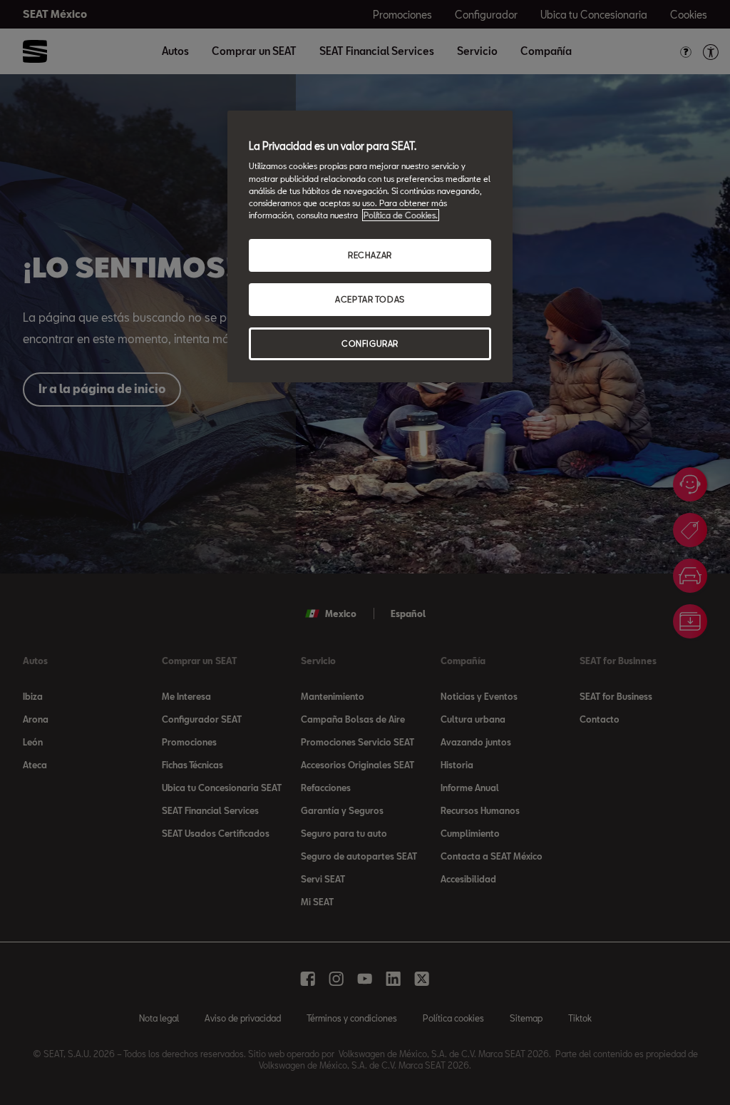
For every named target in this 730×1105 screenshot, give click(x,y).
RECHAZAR (370, 255)
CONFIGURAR (370, 343)
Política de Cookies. (401, 215)
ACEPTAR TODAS (369, 299)
